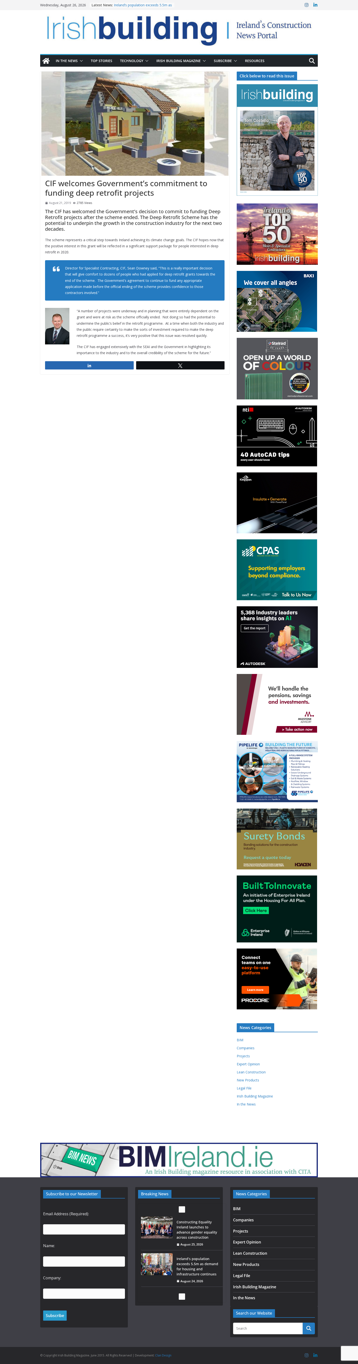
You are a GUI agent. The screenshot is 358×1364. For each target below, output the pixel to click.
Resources (254, 60)
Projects (243, 1056)
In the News (67, 60)
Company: (52, 1278)
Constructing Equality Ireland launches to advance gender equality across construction (197, 1224)
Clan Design (163, 1355)
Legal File (244, 1088)
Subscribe (223, 60)
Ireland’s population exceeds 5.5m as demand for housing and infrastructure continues (197, 1260)
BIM (240, 1040)
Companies (245, 1048)
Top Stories (101, 60)
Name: (49, 1245)
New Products (248, 1080)
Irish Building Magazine (178, 60)
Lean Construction (251, 1072)
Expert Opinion (248, 1064)
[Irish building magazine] (179, 28)
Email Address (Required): (66, 1214)
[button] (80, 60)
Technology (131, 60)
